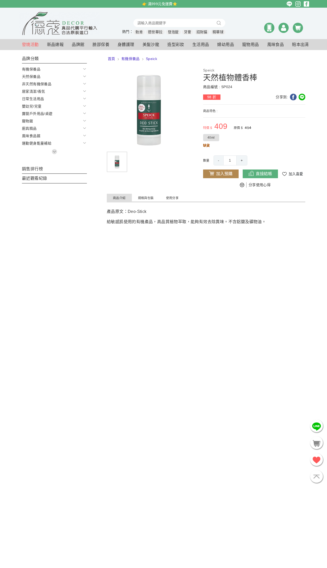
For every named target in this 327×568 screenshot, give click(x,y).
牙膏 (187, 32)
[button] (269, 28)
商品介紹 (119, 198)
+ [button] (242, 160)
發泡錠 (173, 32)
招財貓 (201, 32)
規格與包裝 (146, 198)
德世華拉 (155, 32)
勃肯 (139, 32)
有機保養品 (130, 59)
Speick (151, 59)
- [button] (218, 160)
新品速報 (55, 44)
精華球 (218, 32)
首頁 (111, 59)
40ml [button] (211, 137)
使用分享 (172, 198)
